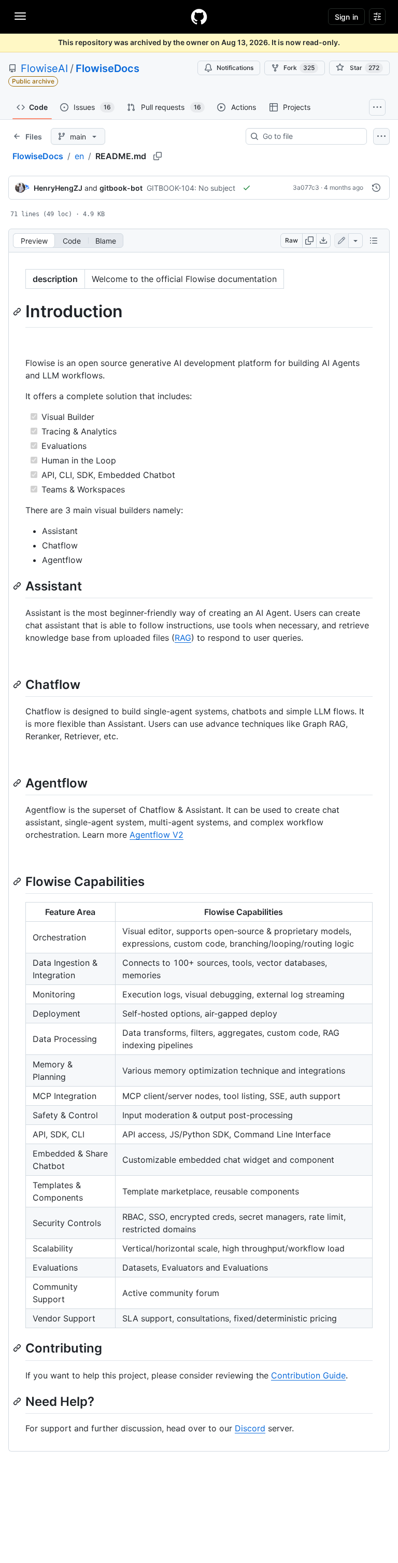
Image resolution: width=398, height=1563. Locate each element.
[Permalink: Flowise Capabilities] (18, 881)
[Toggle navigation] (20, 16)
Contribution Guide (308, 1375)
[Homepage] (199, 16)
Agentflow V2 (156, 834)
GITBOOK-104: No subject (191, 188)
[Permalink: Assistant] (18, 586)
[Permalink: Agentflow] (18, 783)
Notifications (235, 68)
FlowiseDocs (107, 68)
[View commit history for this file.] (376, 187)
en (79, 156)
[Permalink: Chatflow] (18, 684)
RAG (183, 637)
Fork (299, 68)
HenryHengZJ (58, 188)
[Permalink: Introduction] (18, 311)
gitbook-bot (121, 188)
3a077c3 (306, 187)
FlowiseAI (44, 68)
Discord (250, 1428)
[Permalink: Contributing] (18, 1348)
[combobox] (310, 136)
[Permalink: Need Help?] (18, 1401)
